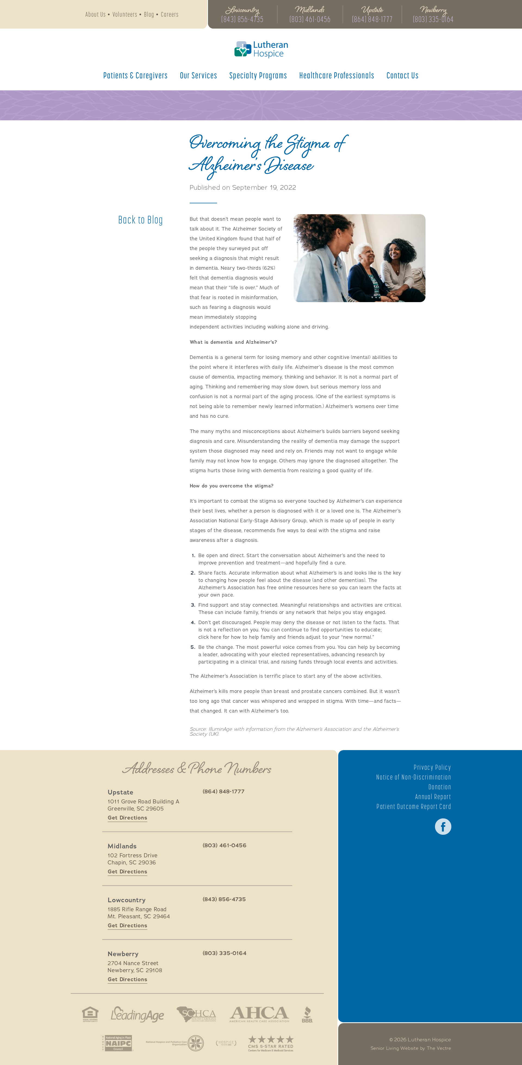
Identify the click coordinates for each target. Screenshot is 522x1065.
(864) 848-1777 (372, 19)
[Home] (261, 50)
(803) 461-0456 (310, 19)
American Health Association (259, 1014)
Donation (439, 786)
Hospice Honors (226, 1043)
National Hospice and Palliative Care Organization (175, 1043)
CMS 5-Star (271, 1043)
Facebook (443, 826)
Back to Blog (140, 219)
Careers (170, 14)
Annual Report (433, 796)
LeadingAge (137, 1014)
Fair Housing (90, 1014)
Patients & (135, 75)
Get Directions (127, 817)
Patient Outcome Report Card (414, 806)
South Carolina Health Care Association (196, 1014)
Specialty (258, 75)
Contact (403, 75)
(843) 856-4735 (242, 19)
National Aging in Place (117, 1043)
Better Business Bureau (307, 1014)
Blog (149, 14)
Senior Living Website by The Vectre (411, 1048)
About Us (95, 14)
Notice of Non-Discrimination (413, 777)
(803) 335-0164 (433, 19)
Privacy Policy (432, 767)
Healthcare (337, 75)
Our (198, 75)
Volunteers (125, 14)
